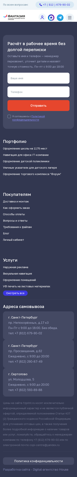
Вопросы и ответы (15, 220)
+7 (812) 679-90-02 (28, 333)
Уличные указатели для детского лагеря (30, 167)
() (56, 4)
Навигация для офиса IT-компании (26, 154)
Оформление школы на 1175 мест (25, 148)
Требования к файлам (17, 227)
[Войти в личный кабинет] (42, 17)
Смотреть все (15, 293)
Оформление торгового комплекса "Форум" (32, 174)
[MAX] (51, 17)
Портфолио (14, 141)
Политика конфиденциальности (38, 461)
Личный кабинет (13, 239)
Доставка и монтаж (16, 201)
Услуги (10, 260)
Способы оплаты (14, 214)
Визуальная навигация (17, 273)
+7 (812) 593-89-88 (28, 390)
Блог (6, 233)
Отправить (38, 105)
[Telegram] (60, 17)
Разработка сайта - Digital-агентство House (35, 469)
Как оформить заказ (16, 207)
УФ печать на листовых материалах (26, 286)
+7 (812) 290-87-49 (28, 361)
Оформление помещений (19, 280)
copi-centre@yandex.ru (45, 445)
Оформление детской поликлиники (26, 161)
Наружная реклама (15, 267)
